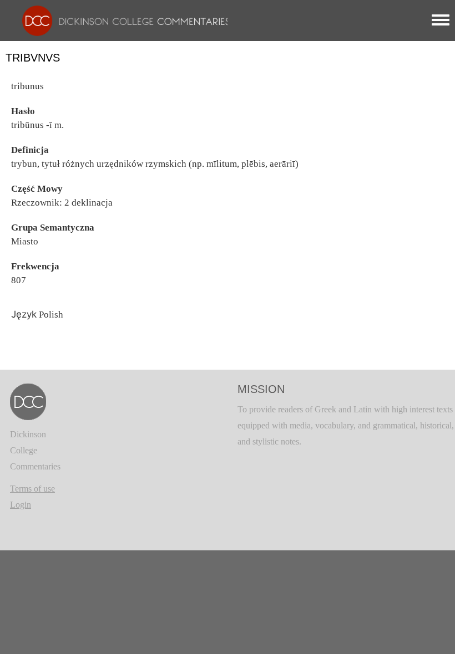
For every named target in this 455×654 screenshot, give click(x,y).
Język (24, 314)
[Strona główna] (120, 19)
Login (20, 504)
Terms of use (32, 488)
